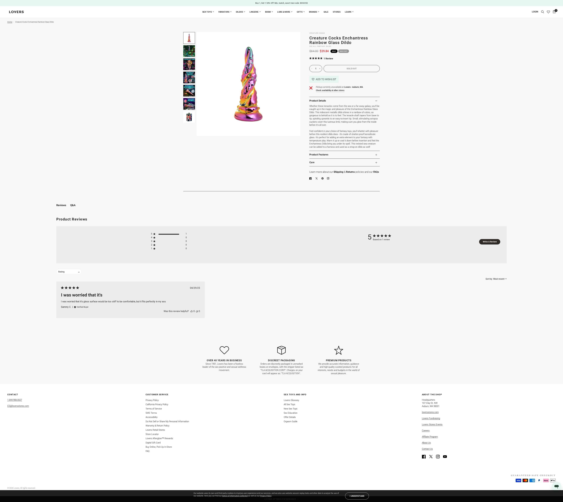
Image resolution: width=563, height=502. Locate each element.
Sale (326, 12)
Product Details (317, 100)
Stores (336, 12)
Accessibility (151, 417)
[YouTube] (446, 456)
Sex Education (290, 413)
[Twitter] (432, 456)
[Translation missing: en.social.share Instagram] (328, 178)
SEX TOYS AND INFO (295, 394)
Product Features (318, 154)
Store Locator (152, 434)
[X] (317, 178)
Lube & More (283, 12)
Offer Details (290, 417)
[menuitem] (208, 12)
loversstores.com (430, 412)
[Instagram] (439, 456)
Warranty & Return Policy (157, 425)
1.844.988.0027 (14, 400)
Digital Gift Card (153, 442)
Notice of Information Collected (235, 496)
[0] (553, 12)
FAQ (147, 451)
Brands (313, 12)
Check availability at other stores (330, 90)
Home (9, 22)
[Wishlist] (548, 12)
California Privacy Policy (157, 404)
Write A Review (490, 242)
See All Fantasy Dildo (320, 46)
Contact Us (427, 449)
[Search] (542, 12)
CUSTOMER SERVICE (157, 394)
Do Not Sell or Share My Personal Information (167, 421)
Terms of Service (154, 408)
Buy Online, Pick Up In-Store (159, 447)
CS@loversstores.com (18, 406)
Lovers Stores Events (432, 424)
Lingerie (254, 12)
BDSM (268, 12)
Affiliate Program (430, 436)
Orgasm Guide (290, 421)
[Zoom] (294, 38)
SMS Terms (151, 413)
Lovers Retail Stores (155, 430)
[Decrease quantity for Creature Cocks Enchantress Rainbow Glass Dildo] (312, 68)
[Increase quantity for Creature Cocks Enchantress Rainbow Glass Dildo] (320, 68)
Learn (348, 12)
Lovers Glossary (291, 400)
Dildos (239, 12)
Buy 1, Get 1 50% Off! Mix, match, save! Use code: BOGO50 (281, 3)
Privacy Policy (152, 400)
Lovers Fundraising (431, 418)
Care (311, 162)
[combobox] (496, 279)
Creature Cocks (317, 33)
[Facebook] (311, 178)
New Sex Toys (290, 408)
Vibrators (223, 12)
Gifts (299, 12)
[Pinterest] (323, 178)
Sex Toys (207, 12)
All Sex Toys (289, 404)
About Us (426, 442)
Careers (426, 430)
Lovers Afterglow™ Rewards (159, 438)
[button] (324, 79)
